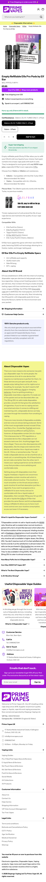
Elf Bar (24, 26)
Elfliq (35, 167)
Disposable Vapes (14, 26)
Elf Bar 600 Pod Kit (13, 235)
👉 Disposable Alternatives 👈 (23, 23)
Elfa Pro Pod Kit (12, 230)
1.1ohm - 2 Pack (10, 129)
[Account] (38, 9)
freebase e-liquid (13, 533)
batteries (7, 392)
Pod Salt (29, 428)
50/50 (41, 522)
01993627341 (10, 740)
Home (5, 26)
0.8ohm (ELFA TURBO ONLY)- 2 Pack (18, 123)
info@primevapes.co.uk (14, 736)
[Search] (41, 17)
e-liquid (23, 390)
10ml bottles (26, 546)
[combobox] (23, 17)
